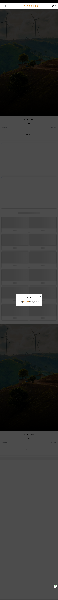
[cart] (55, 6)
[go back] (2, 6)
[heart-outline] (53, 6)
